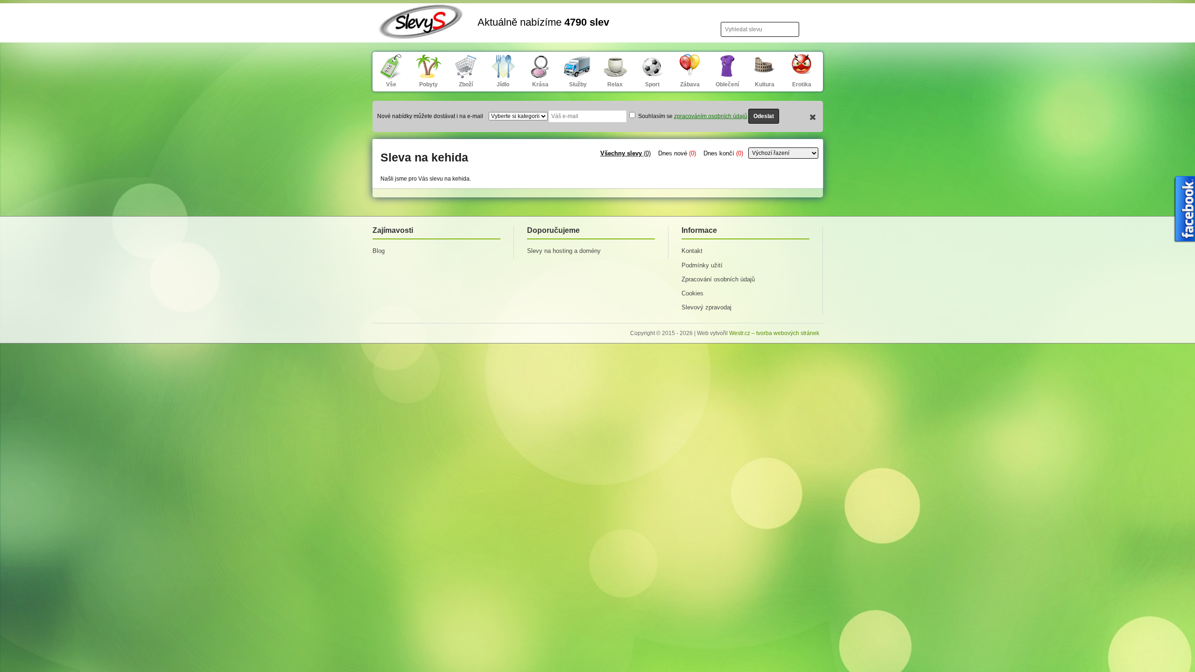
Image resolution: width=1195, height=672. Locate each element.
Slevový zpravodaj (706, 307)
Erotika (801, 84)
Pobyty (428, 84)
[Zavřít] (813, 118)
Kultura (764, 84)
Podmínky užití (702, 265)
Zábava (690, 84)
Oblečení (727, 84)
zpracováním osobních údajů (710, 116)
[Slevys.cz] (421, 33)
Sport (652, 84)
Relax (615, 84)
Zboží (466, 84)
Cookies (692, 293)
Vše (391, 84)
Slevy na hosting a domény (564, 250)
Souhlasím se (692, 116)
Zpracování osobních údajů (718, 279)
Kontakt (692, 250)
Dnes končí (723, 153)
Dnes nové (677, 153)
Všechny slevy (625, 153)
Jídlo (503, 84)
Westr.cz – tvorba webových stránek (774, 333)
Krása (540, 84)
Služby (578, 84)
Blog (379, 250)
